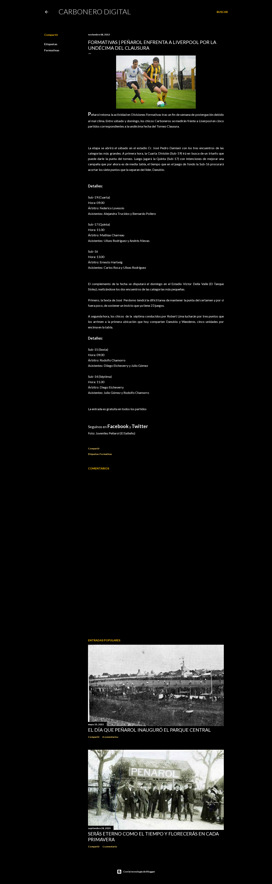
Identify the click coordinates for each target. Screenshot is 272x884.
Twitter (140, 426)
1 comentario (109, 846)
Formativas (51, 50)
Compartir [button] (51, 34)
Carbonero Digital (95, 11)
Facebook (118, 426)
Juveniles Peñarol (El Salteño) (115, 433)
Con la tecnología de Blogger (139, 871)
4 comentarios (110, 736)
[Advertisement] (156, 601)
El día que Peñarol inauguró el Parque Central (149, 730)
